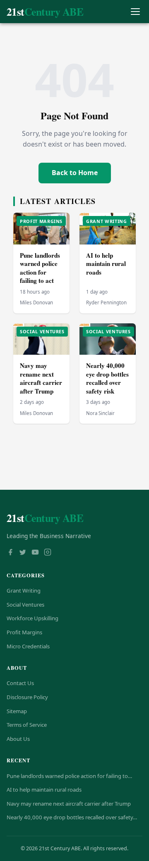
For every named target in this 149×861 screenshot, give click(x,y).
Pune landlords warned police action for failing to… (69, 776)
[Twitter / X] (22, 553)
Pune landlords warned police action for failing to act (40, 268)
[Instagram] (47, 553)
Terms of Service (27, 724)
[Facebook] (10, 553)
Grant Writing (24, 590)
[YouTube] (35, 553)
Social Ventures (25, 604)
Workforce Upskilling (32, 618)
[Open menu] (135, 12)
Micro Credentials (28, 646)
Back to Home (75, 172)
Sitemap (17, 711)
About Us (18, 738)
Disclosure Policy (27, 697)
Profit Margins (24, 632)
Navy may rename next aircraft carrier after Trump (41, 378)
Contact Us (20, 683)
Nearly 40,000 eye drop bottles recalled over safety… (72, 817)
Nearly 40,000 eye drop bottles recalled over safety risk (107, 378)
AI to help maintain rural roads (106, 264)
